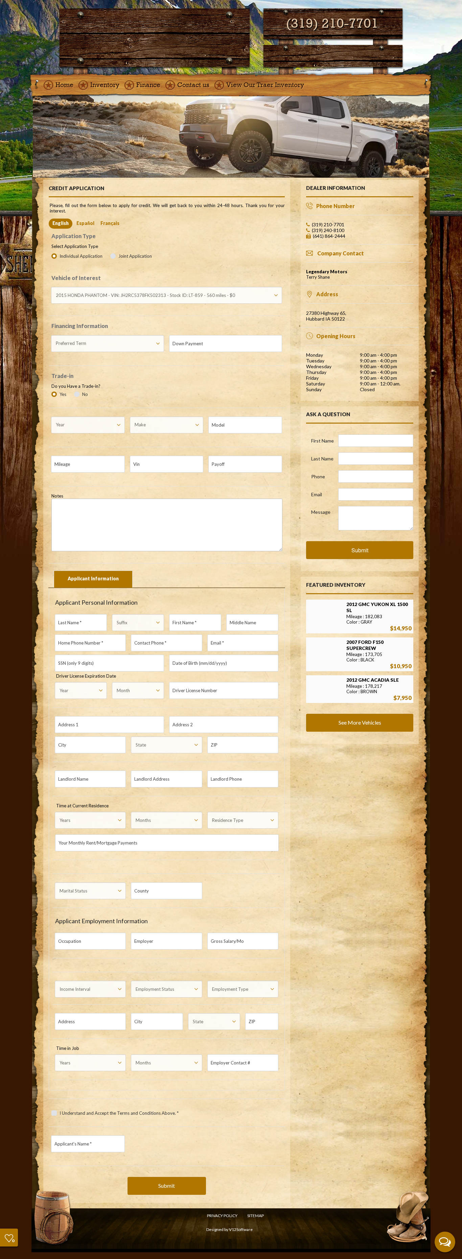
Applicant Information (93, 578)
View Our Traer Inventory (265, 85)
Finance (148, 85)
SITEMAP (255, 1215)
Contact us (193, 85)
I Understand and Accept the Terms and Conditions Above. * (119, 1113)
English (60, 223)
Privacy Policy (222, 1215)
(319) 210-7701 (332, 23)
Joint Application (135, 256)
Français (109, 223)
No (85, 394)
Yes (63, 394)
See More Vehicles (360, 722)
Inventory (104, 85)
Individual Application (81, 256)
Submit (166, 1185)
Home (64, 85)
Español (85, 223)
